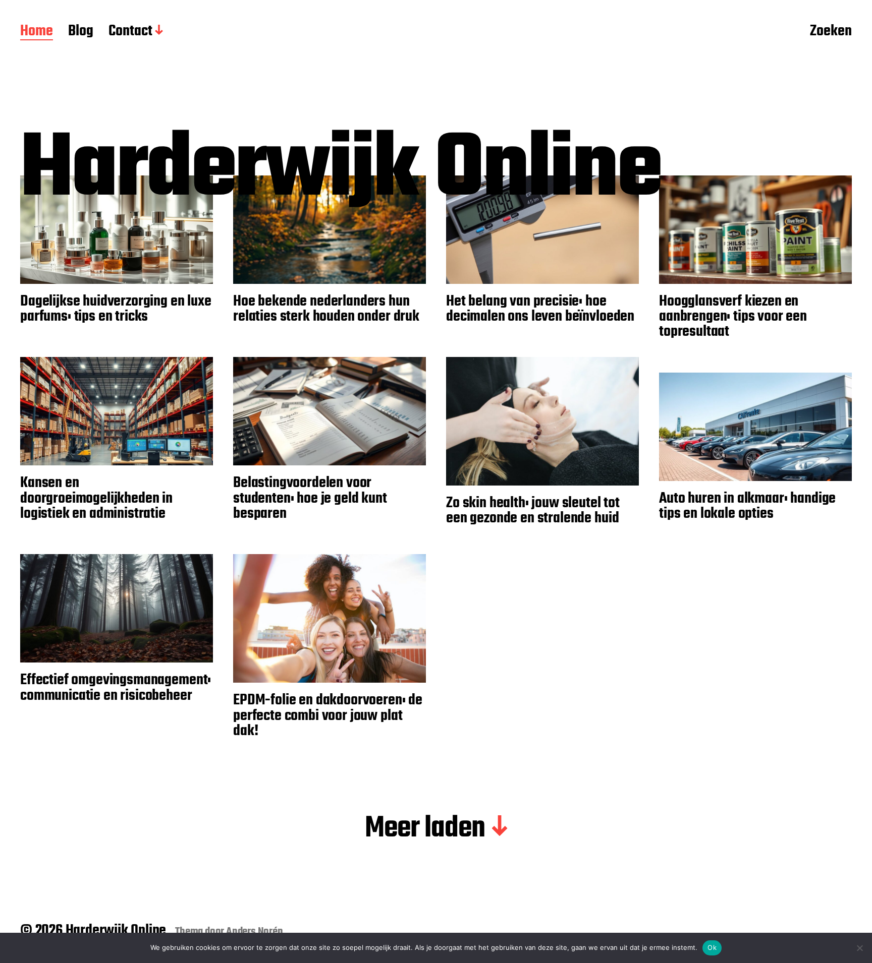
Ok (712, 947)
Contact (130, 31)
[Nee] (859, 948)
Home (36, 31)
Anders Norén (254, 931)
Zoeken (831, 32)
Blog (80, 31)
